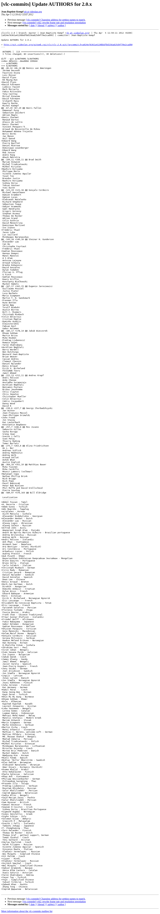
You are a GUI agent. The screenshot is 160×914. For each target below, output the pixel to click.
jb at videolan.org (77, 33)
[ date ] (32, 25)
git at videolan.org (33, 11)
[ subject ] (51, 25)
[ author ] (61, 25)
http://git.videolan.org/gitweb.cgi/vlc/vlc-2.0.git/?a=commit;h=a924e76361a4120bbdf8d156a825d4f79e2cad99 (68, 44)
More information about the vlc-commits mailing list (26, 911)
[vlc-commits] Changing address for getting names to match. (55, 19)
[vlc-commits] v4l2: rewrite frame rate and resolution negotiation (54, 22)
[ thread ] (41, 25)
